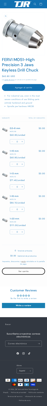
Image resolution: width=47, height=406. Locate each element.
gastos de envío (9, 80)
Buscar (8, 324)
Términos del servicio (15, 396)
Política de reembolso (36, 392)
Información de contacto (33, 396)
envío (23, 261)
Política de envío (25, 400)
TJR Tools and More (21, 389)
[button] (5, 4)
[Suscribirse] (39, 344)
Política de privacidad (18, 392)
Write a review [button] (23, 305)
